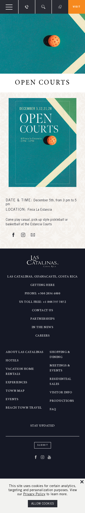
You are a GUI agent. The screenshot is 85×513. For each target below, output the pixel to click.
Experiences (16, 382)
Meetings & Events (60, 368)
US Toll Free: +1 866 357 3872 (42, 302)
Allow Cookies (42, 504)
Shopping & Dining (60, 355)
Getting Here (42, 285)
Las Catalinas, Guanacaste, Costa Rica (42, 276)
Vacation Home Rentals (20, 372)
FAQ (53, 409)
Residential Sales (60, 382)
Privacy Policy (34, 494)
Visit (76, 6)
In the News (42, 327)
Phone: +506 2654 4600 (43, 293)
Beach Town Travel (24, 407)
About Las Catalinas (25, 352)
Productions (62, 401)
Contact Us (42, 310)
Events (12, 399)
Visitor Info (61, 392)
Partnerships (42, 319)
